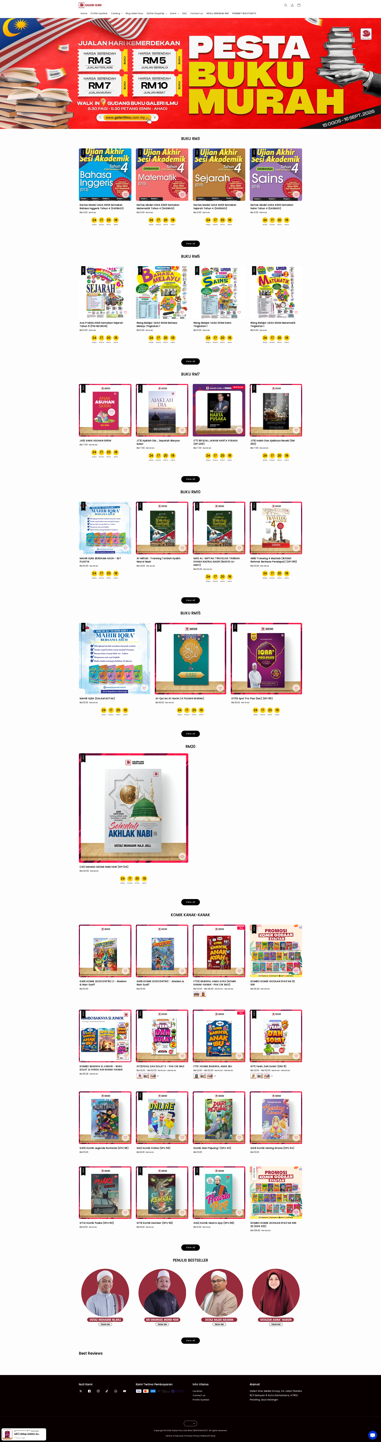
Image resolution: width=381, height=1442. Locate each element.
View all (190, 243)
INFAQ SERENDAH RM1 (218, 13)
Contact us (196, 13)
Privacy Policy (192, 1435)
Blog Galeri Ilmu (134, 13)
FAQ (184, 13)
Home (84, 13)
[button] (285, 5)
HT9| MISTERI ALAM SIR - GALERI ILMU (27, 1433)
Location (197, 1391)
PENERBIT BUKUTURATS (244, 13)
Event (173, 13)
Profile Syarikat (99, 13)
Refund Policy (208, 1435)
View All (190, 1340)
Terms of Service (174, 1435)
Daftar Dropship (155, 13)
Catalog (115, 13)
